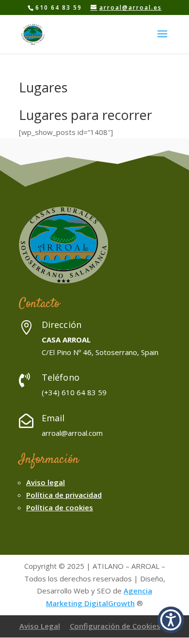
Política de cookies (59, 507)
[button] (171, 620)
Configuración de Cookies (115, 626)
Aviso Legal (39, 626)
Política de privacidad (64, 495)
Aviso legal (45, 482)
